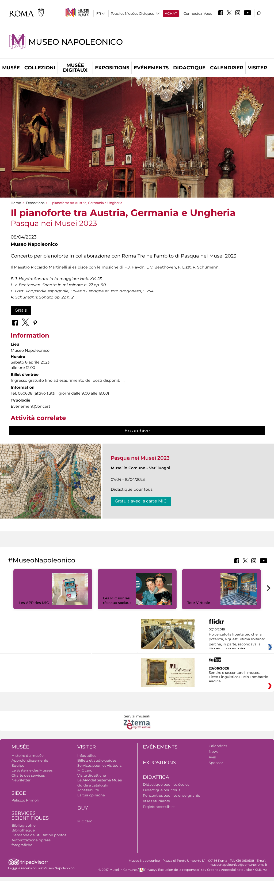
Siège (19, 793)
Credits (212, 870)
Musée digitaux (75, 67)
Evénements (151, 68)
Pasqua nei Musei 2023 (140, 458)
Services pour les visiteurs (99, 765)
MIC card (85, 770)
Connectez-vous (198, 13)
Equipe (18, 765)
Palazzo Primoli (25, 800)
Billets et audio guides (96, 760)
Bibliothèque (23, 830)
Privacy (149, 870)
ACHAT (171, 13)
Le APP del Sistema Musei (99, 780)
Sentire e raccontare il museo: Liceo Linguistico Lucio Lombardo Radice (238, 676)
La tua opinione (91, 795)
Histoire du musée (28, 755)
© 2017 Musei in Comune (117, 870)
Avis (212, 757)
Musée (11, 68)
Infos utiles (86, 755)
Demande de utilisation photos (39, 835)
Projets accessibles (159, 806)
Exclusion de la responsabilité (181, 870)
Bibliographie (24, 825)
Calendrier (226, 68)
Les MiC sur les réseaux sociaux (117, 600)
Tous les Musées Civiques (132, 13)
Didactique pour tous (161, 790)
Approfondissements (30, 760)
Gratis (21, 310)
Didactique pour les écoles (166, 784)
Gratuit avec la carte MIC (141, 501)
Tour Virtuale (198, 602)
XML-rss (261, 870)
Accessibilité (88, 790)
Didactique (189, 68)
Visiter (257, 68)
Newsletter (21, 780)
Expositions (112, 68)
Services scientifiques (30, 816)
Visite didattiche (91, 775)
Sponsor (216, 763)
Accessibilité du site (236, 870)
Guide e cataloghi (92, 785)
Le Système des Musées (32, 770)
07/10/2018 (237, 639)
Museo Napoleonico (75, 42)
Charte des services (28, 775)
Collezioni (39, 68)
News (213, 751)
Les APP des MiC (34, 602)
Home (16, 203)
